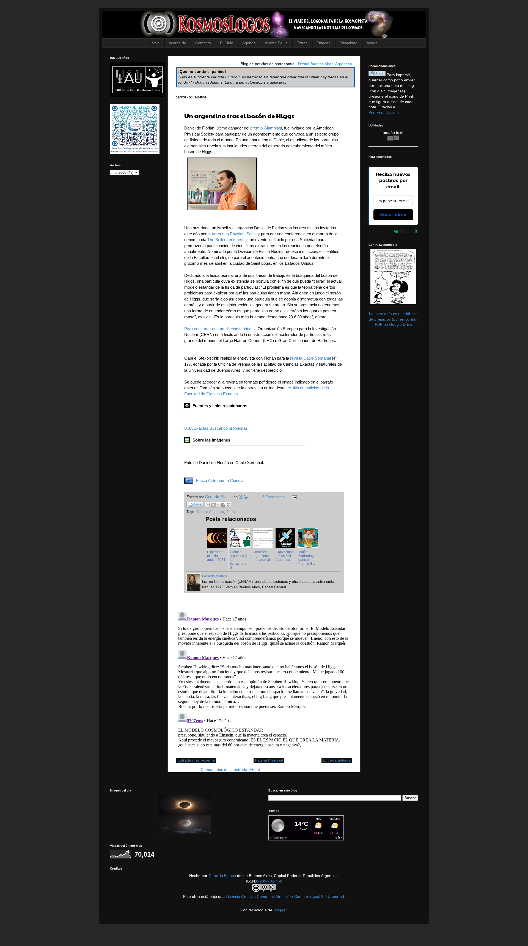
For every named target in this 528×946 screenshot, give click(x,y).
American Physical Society (235, 233)
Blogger (280, 910)
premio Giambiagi (266, 128)
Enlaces (323, 43)
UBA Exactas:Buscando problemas (216, 428)
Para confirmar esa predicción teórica (217, 328)
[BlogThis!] (213, 505)
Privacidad (348, 43)
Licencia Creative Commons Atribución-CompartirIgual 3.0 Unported (285, 896)
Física (201, 480)
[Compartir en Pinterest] (228, 505)
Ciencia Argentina (210, 512)
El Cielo (226, 43)
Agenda (249, 43)
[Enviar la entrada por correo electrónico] (293, 497)
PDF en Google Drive (393, 324)
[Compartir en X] (218, 505)
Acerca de (177, 43)
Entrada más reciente (196, 760)
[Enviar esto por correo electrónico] (207, 505)
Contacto (203, 43)
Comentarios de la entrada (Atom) (230, 769)
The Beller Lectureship (227, 239)
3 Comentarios (273, 497)
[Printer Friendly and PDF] (195, 505)
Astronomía (218, 480)
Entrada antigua (337, 760)
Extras (301, 43)
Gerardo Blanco (222, 875)
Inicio (155, 43)
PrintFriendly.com (384, 112)
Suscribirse (393, 214)
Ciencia (236, 480)
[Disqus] (264, 678)
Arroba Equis (276, 43)
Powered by (380, 231)
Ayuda (372, 43)
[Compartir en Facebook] (223, 505)
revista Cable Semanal (310, 358)
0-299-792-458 (269, 881)
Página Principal (269, 760)
